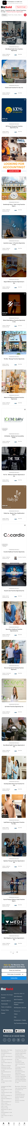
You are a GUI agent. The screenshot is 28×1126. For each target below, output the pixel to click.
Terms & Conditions (6, 1007)
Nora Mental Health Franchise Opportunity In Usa (14, 746)
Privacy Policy (5, 1010)
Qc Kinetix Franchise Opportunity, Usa (14, 706)
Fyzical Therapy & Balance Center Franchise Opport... (14, 900)
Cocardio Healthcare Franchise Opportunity (14, 551)
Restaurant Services (19, 1095)
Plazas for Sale (4, 1107)
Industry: (6, 54)
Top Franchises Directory (20, 1023)
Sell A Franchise (18, 999)
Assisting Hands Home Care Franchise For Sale (14, 784)
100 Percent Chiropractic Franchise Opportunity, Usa (14, 127)
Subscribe (14, 978)
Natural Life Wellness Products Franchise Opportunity (14, 398)
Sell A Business (18, 996)
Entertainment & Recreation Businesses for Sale (6, 1053)
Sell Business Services (20, 1007)
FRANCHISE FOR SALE (14, 46)
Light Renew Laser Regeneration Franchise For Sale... (14, 823)
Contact (3, 997)
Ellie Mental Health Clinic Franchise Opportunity (14, 49)
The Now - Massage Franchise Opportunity (14, 358)
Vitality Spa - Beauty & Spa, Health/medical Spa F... (14, 514)
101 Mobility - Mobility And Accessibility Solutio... (14, 436)
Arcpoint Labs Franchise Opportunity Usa (14, 590)
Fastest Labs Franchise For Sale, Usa (14, 87)
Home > (3, 10)
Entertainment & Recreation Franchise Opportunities (20, 1072)
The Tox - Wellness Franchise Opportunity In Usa (14, 475)
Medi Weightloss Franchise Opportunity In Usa (14, 938)
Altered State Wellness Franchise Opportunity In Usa (14, 321)
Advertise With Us (6, 1000)
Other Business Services (21, 1088)
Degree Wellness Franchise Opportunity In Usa (14, 282)
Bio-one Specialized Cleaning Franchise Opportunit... (14, 668)
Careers (3, 1013)
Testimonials (4, 1003)
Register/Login (21, 7)
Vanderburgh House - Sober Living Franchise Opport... (14, 205)
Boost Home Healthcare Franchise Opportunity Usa (14, 630)
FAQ (15, 1017)
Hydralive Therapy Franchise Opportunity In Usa (14, 861)
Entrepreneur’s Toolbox (20, 1020)
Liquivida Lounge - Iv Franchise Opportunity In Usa (14, 243)
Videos (16, 1014)
